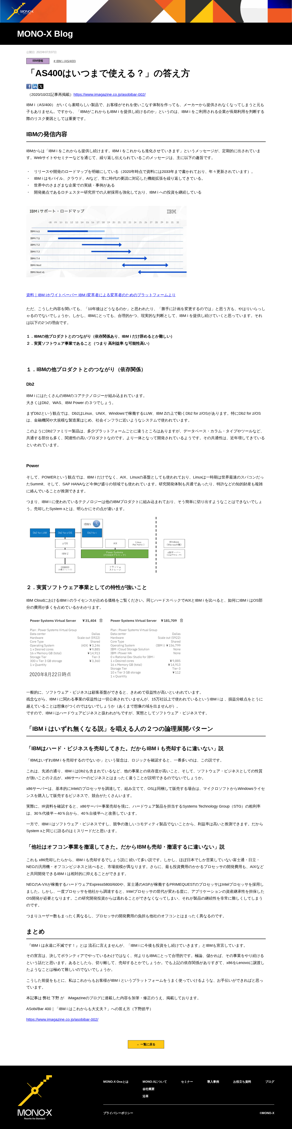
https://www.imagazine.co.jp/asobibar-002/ (110, 94)
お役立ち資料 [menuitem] (242, 1081)
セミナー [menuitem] (187, 1081)
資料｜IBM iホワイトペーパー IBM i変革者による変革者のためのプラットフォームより (101, 295)
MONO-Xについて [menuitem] (155, 1081)
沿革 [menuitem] (146, 1096)
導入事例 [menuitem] (213, 1081)
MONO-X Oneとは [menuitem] (115, 1081)
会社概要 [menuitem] (149, 1089)
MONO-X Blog (45, 33)
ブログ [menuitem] (269, 1081)
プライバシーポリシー (118, 1113)
